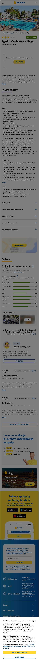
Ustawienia (23, 657)
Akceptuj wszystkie (20, 652)
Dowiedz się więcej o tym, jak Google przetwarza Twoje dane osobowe (19, 646)
